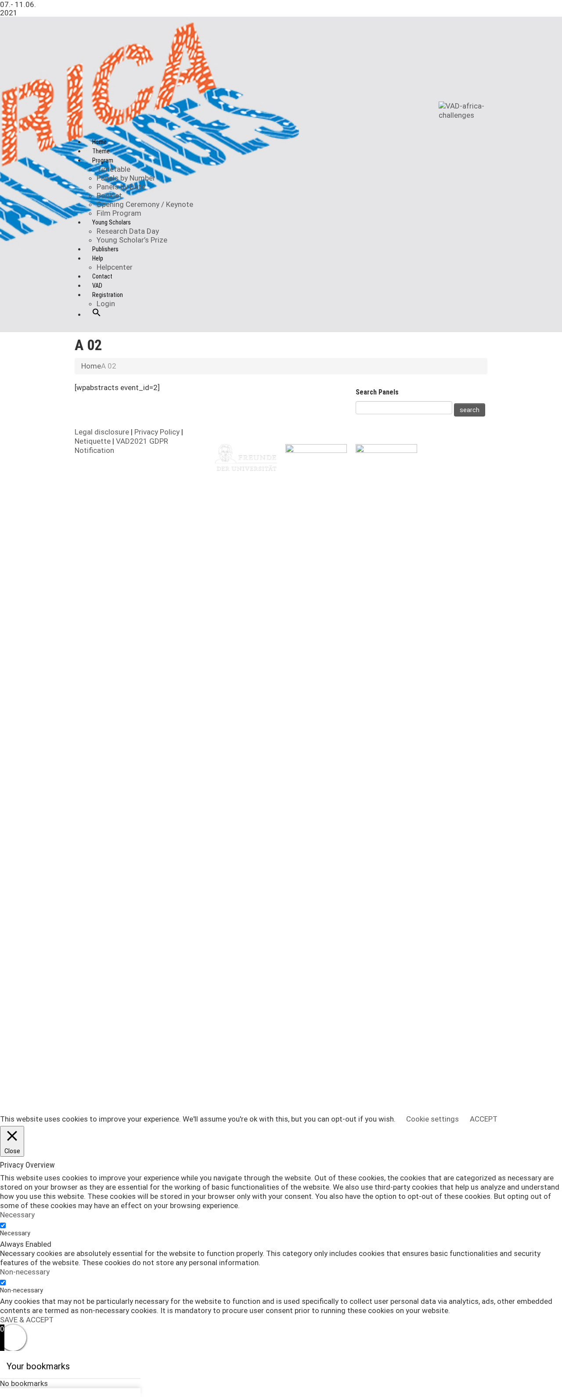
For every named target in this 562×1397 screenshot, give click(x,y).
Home (91, 366)
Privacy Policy (157, 431)
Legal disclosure (103, 431)
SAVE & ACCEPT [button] (27, 1319)
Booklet (109, 195)
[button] (97, 319)
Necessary (15, 1233)
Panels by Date (121, 186)
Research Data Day (128, 231)
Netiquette (93, 441)
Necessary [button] (17, 1214)
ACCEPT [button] (483, 1119)
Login (106, 303)
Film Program (119, 213)
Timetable (113, 169)
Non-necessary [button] (25, 1271)
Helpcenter (115, 267)
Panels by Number (126, 178)
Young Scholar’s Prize (132, 239)
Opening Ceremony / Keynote (145, 204)
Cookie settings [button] (432, 1119)
